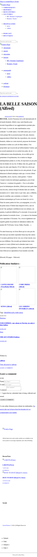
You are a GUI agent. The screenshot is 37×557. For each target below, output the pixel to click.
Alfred (6, 312)
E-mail (2, 385)
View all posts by (8, 364)
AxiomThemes (6, 525)
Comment (3, 390)
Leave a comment (6, 368)
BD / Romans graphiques (7, 96)
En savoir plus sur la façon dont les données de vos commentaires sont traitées (17, 409)
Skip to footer (14, 1)
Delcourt (11, 312)
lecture (16, 96)
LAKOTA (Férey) (8, 465)
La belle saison (18, 312)
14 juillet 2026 (6, 480)
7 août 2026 (6, 468)
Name (2, 381)
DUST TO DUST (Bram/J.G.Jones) (14, 478)
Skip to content (5, 1)
